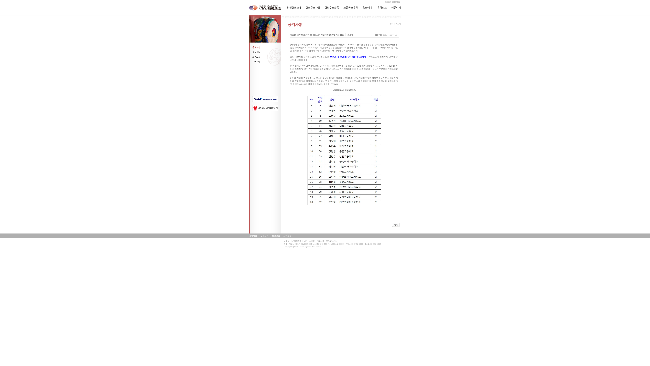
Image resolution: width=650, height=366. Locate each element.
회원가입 (396, 2)
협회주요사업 (312, 14)
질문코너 (264, 236)
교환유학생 (348, 14)
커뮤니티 (395, 14)
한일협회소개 (293, 14)
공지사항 (253, 236)
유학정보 (381, 14)
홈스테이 (366, 14)
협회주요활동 (330, 14)
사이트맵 (287, 236)
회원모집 (276, 236)
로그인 (388, 2)
